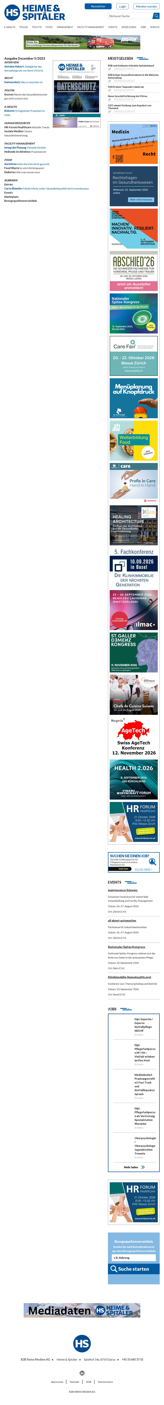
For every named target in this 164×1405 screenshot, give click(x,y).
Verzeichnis (128, 27)
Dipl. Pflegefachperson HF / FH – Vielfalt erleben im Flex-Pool (145, 1053)
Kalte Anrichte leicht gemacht (26, 163)
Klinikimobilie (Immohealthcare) (129, 977)
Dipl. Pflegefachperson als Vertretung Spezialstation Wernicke (145, 1116)
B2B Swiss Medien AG (35, 1359)
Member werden (146, 6)
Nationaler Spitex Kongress (126, 947)
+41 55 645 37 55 (132, 1359)
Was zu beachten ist (23, 82)
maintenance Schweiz (123, 890)
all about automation (122, 920)
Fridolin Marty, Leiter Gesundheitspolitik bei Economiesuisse (46, 188)
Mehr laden (131, 1167)
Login (122, 6)
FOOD (49, 27)
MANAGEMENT (65, 27)
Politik (37, 27)
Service (155, 27)
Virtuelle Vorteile (25, 147)
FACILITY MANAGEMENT (91, 27)
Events (113, 27)
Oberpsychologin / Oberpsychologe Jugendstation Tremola (145, 1146)
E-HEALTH (9, 27)
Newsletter (98, 6)
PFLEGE (24, 27)
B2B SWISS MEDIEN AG (82, 1391)
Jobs (143, 27)
